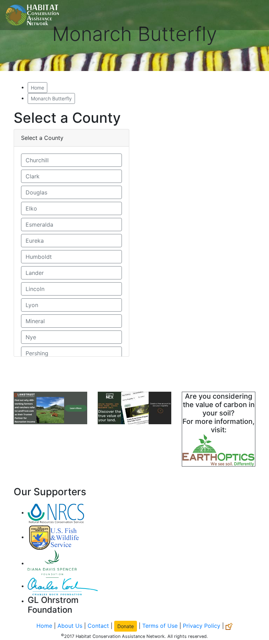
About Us (69, 625)
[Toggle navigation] (253, 15)
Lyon (32, 304)
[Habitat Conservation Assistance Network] (32, 15)
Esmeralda (39, 224)
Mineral (35, 321)
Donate (125, 626)
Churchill (37, 160)
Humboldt (39, 256)
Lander (35, 272)
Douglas (36, 192)
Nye (31, 337)
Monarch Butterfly (51, 98)
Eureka (35, 240)
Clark (33, 176)
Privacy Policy (201, 625)
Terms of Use (160, 625)
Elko (31, 208)
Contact (98, 625)
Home (37, 88)
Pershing (37, 353)
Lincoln (35, 288)
